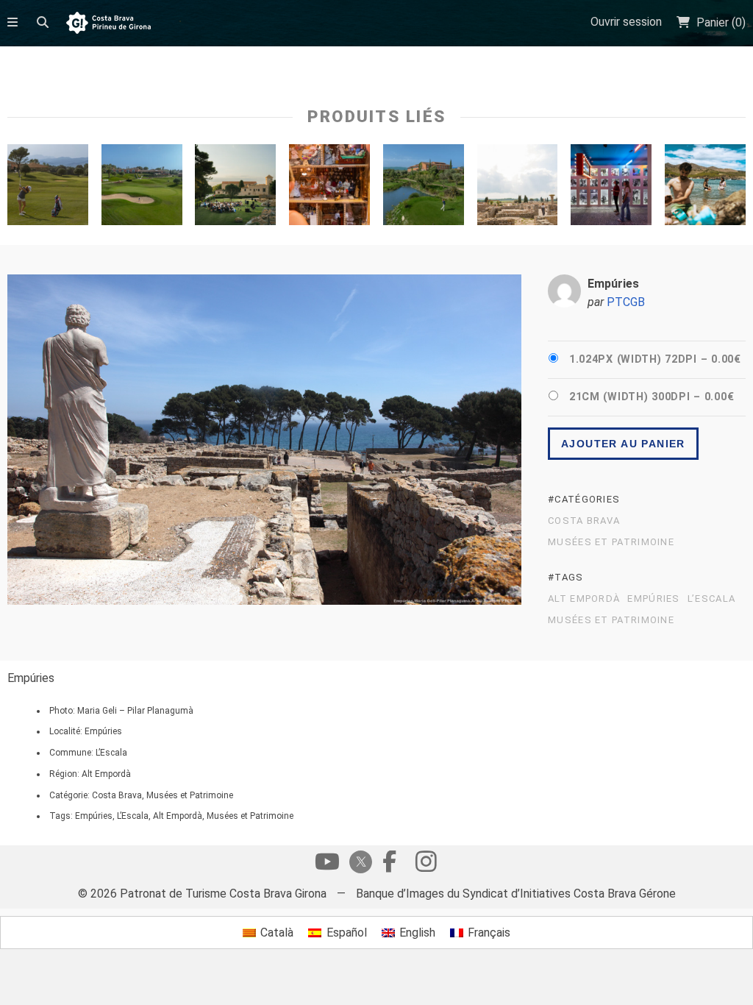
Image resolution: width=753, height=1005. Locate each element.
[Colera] (705, 188)
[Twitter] (358, 863)
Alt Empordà (584, 599)
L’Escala (711, 599)
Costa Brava (584, 521)
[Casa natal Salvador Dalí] (611, 188)
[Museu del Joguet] (329, 188)
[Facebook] (389, 865)
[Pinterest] (425, 865)
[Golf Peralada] (423, 188)
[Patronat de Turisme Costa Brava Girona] (108, 24)
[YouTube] (327, 865)
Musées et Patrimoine (611, 542)
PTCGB (626, 302)
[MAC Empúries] (235, 188)
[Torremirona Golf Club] (47, 188)
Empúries (653, 599)
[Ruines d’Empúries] (517, 188)
